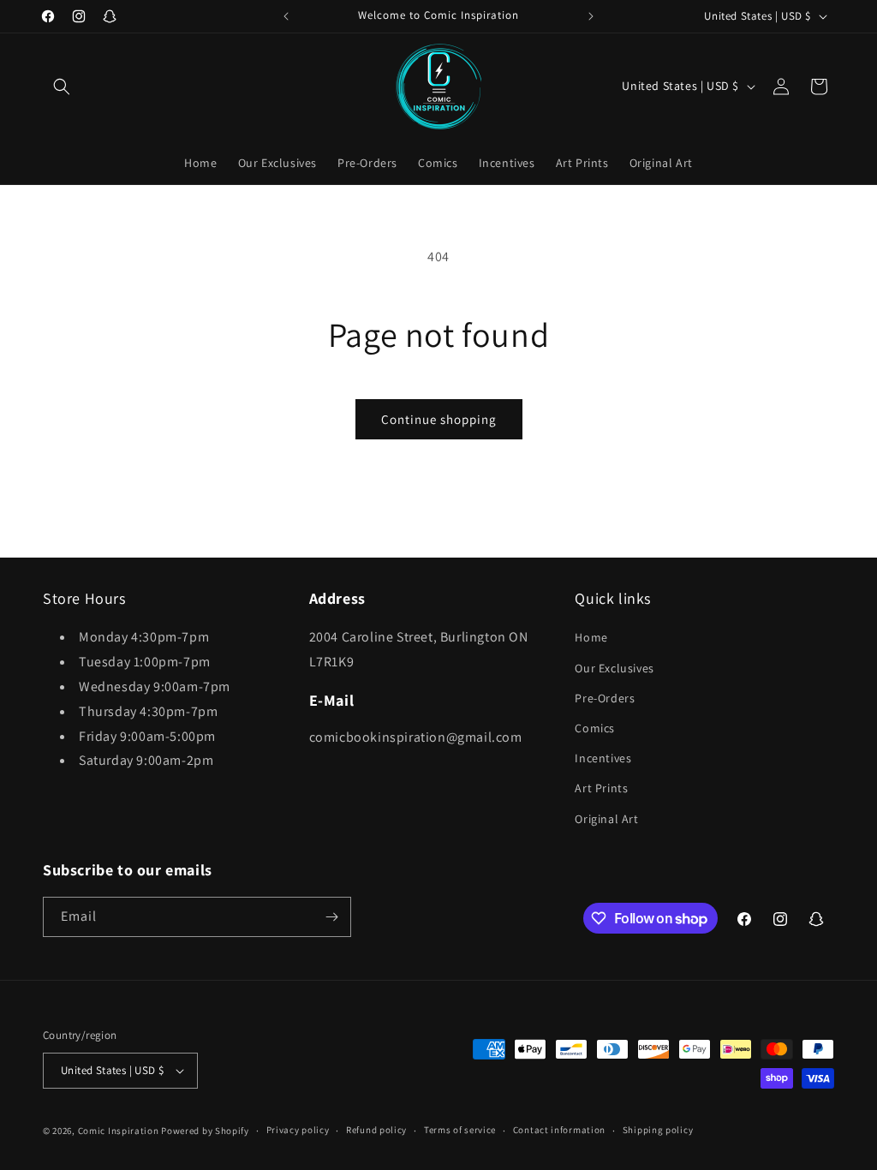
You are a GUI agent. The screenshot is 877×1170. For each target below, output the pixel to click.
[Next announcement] (591, 16)
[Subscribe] (331, 917)
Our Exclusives (614, 668)
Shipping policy (658, 1130)
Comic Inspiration (118, 1131)
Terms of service (460, 1130)
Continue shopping (439, 419)
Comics (595, 728)
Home (591, 637)
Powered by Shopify (205, 1131)
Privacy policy (298, 1130)
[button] (62, 86)
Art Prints (601, 788)
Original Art (606, 819)
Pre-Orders (605, 698)
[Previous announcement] (286, 16)
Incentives (603, 758)
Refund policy (376, 1130)
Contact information (559, 1130)
